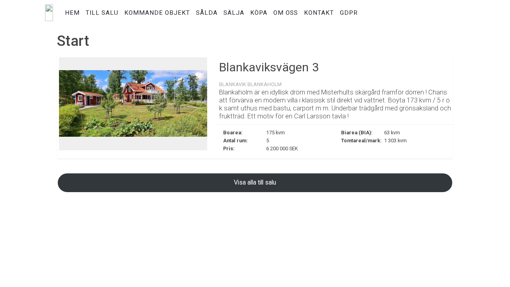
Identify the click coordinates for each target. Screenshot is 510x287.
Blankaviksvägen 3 (269, 67)
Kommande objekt (157, 12)
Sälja (234, 12)
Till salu (102, 12)
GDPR (349, 12)
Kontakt (319, 12)
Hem (72, 12)
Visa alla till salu (255, 182)
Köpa (258, 12)
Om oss (285, 12)
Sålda (207, 12)
